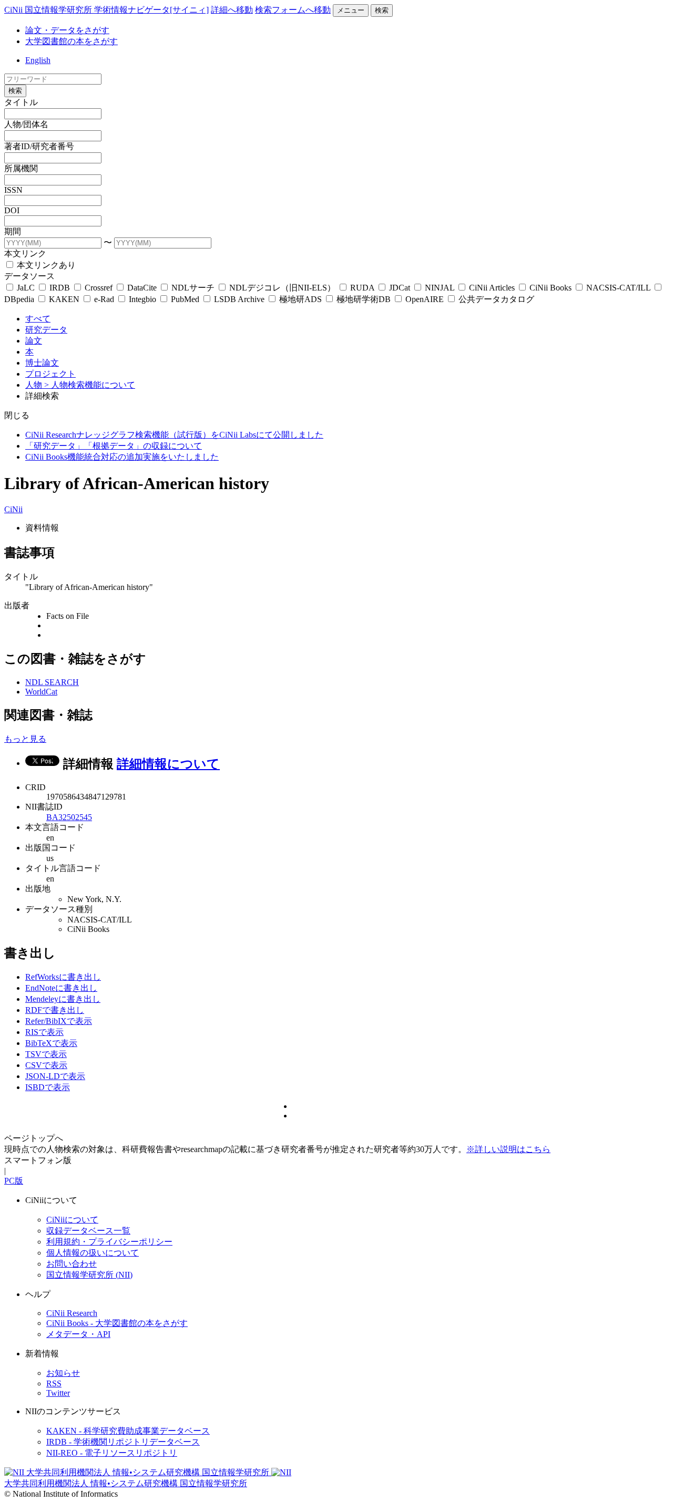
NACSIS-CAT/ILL (618, 287)
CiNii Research (71, 1313)
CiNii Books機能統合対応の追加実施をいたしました (122, 456)
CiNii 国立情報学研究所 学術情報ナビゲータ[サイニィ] (106, 9)
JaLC (26, 287)
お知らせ (63, 1373)
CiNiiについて (72, 1219)
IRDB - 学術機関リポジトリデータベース (123, 1441)
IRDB (59, 287)
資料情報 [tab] (42, 527)
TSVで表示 (46, 1054)
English (37, 60)
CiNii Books (550, 287)
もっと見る (25, 738)
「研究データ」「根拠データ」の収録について (113, 445)
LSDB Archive (239, 299)
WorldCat (41, 691)
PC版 (13, 1180)
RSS (54, 1383)
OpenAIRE (424, 299)
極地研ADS (300, 299)
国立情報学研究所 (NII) (89, 1274)
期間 (12, 231)
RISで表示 (44, 1032)
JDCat (399, 287)
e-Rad (104, 299)
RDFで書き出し (54, 1010)
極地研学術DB (363, 299)
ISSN (13, 189)
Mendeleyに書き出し (62, 998)
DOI (11, 210)
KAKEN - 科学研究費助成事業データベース (128, 1430)
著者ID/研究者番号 (39, 146)
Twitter (58, 1392)
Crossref (99, 287)
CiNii (13, 509)
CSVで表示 (46, 1065)
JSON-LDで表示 (55, 1076)
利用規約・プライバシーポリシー (109, 1241)
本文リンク (25, 253)
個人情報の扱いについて (92, 1252)
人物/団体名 (26, 124)
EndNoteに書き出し (61, 987)
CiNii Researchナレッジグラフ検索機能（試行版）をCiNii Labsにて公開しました (174, 434)
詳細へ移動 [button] (232, 9)
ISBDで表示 (47, 1087)
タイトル (21, 102)
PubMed (185, 299)
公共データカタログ (495, 299)
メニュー (350, 10)
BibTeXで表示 (51, 1043)
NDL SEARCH (52, 682)
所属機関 (21, 168)
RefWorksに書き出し (63, 976)
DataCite (142, 287)
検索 (382, 10)
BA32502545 (69, 817)
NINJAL (439, 287)
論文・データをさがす (67, 30)
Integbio (142, 299)
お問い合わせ (71, 1263)
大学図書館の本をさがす (71, 41)
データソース (29, 276)
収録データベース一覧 (88, 1230)
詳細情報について (168, 764)
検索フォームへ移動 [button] (293, 9)
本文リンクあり (45, 265)
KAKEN (64, 299)
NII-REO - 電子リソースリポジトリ (111, 1452)
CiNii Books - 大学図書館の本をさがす (117, 1323)
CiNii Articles (492, 287)
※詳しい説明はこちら (508, 1149)
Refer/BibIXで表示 (58, 1021)
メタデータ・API (78, 1334)
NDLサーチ (193, 287)
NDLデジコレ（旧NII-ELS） (282, 287)
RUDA (362, 287)
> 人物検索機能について (89, 384)
